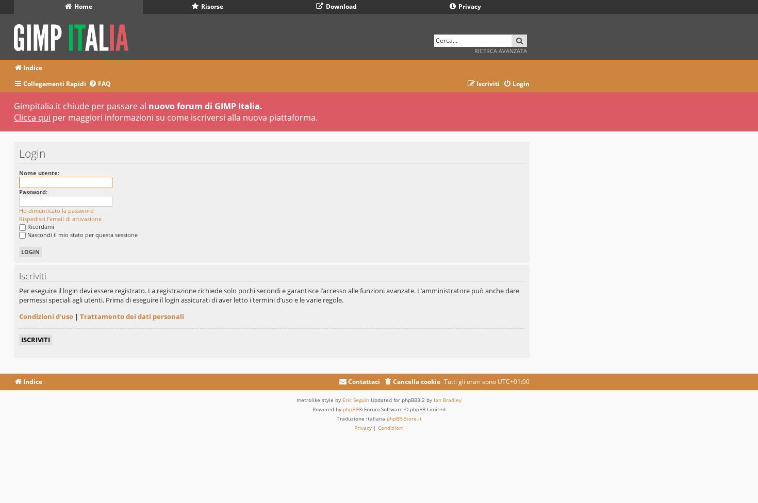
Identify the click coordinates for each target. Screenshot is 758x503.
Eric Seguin (355, 400)
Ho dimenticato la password (56, 210)
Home (82, 6)
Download (340, 6)
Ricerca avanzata (500, 51)
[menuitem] (100, 84)
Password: (33, 192)
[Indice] (74, 36)
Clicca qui (32, 117)
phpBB (350, 409)
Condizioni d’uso (46, 316)
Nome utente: (39, 173)
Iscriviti (35, 339)
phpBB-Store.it (404, 418)
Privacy (469, 6)
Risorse (211, 6)
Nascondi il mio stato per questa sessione (82, 235)
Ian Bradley (448, 400)
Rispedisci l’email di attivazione (60, 219)
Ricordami (40, 226)
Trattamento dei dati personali (132, 316)
